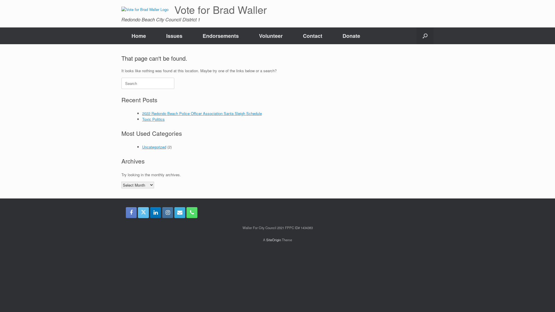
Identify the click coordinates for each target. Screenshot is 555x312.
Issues (174, 36)
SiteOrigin (273, 239)
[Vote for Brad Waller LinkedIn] (155, 212)
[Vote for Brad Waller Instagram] (167, 212)
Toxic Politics (153, 119)
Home (139, 36)
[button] (425, 35)
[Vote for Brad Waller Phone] (191, 212)
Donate (351, 36)
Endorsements (221, 36)
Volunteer (271, 36)
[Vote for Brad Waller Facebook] (131, 212)
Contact (312, 36)
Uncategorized (154, 147)
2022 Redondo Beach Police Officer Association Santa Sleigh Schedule (202, 113)
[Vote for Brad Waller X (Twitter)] (143, 212)
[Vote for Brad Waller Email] (179, 212)
